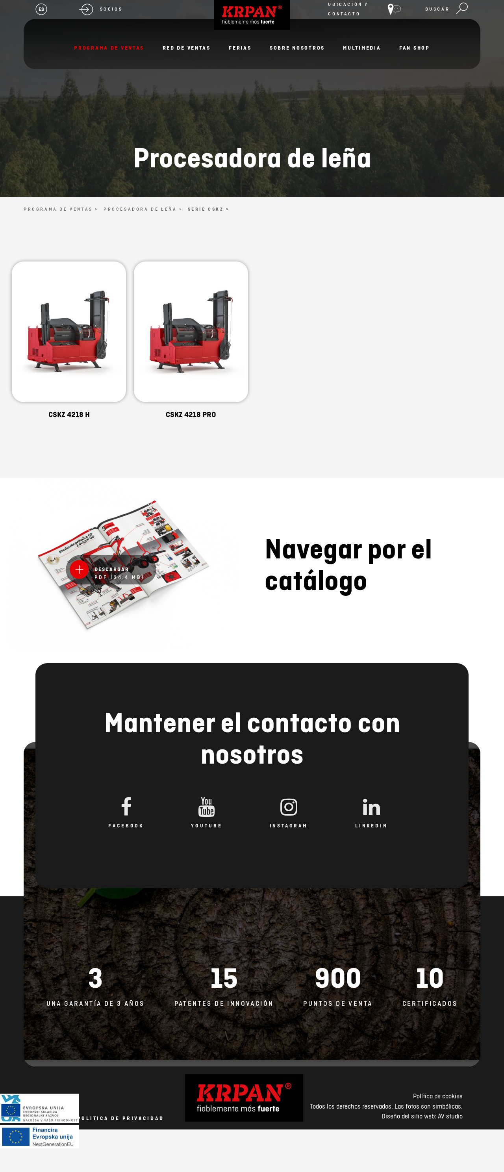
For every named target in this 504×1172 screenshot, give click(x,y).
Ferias (240, 47)
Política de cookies (438, 1096)
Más (69, 356)
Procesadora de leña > (143, 209)
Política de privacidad (120, 1118)
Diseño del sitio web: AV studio (422, 1116)
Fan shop (414, 47)
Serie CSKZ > (209, 209)
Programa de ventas (109, 47)
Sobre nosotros (297, 47)
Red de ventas (187, 47)
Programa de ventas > (61, 209)
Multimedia (362, 47)
